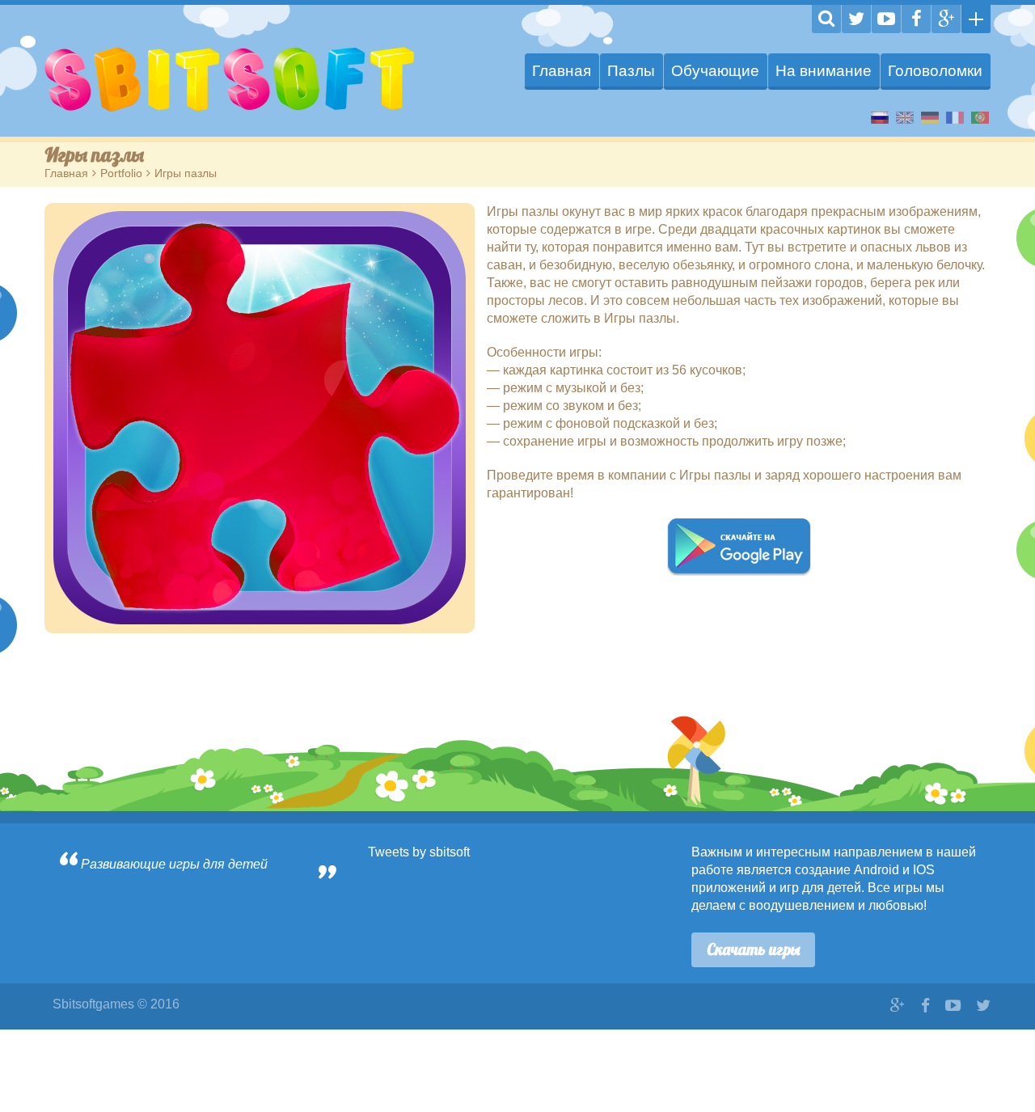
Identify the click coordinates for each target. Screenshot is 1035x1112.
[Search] (826, 19)
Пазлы (631, 70)
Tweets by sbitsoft (419, 852)
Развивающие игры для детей (174, 864)
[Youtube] (886, 19)
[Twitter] (856, 19)
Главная (561, 70)
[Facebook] (916, 19)
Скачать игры (753, 949)
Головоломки (935, 70)
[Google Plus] (946, 19)
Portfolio (121, 173)
